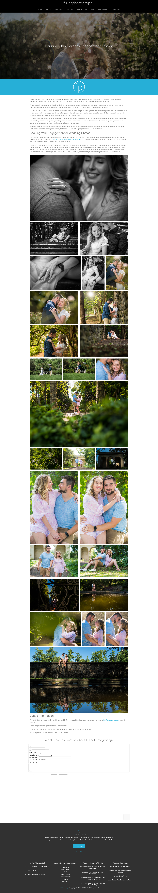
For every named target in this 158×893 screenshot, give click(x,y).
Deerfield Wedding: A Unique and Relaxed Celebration (92, 867)
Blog (93, 9)
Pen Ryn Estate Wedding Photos (120, 866)
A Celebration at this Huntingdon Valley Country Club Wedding (93, 878)
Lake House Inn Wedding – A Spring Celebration (92, 873)
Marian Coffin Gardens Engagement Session (120, 871)
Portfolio (59, 9)
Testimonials (81, 9)
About (48, 9)
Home (40, 9)
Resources (102, 9)
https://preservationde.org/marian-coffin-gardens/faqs (69, 139)
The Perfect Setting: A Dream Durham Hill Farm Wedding (92, 884)
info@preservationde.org (111, 720)
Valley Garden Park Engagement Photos (120, 880)
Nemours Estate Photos (120, 876)
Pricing (70, 9)
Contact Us (115, 9)
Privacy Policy (63, 888)
